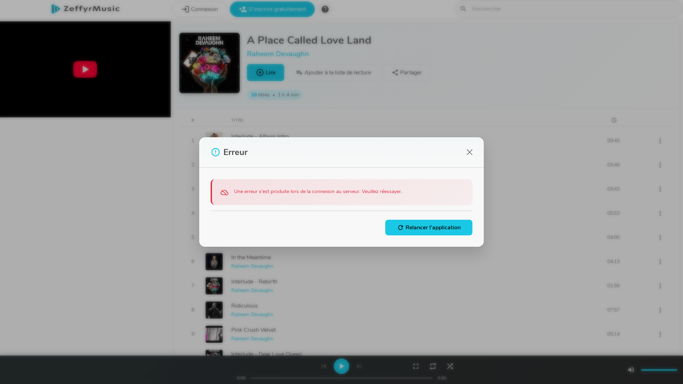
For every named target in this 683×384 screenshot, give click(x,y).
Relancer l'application (429, 227)
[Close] (469, 152)
